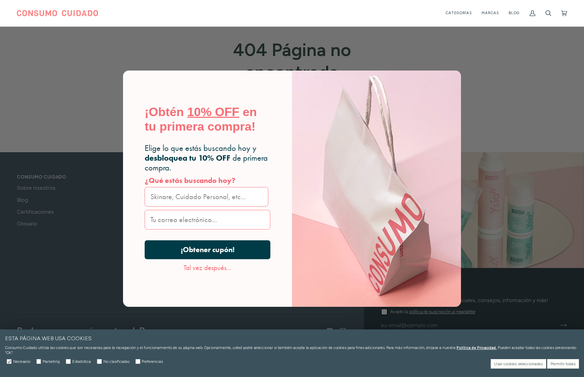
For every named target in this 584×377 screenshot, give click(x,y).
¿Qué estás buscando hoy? (190, 180)
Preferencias (152, 361)
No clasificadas (116, 361)
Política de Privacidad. (477, 348)
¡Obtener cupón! (208, 249)
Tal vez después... (208, 267)
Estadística (81, 361)
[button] (458, 13)
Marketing (51, 361)
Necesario (21, 361)
